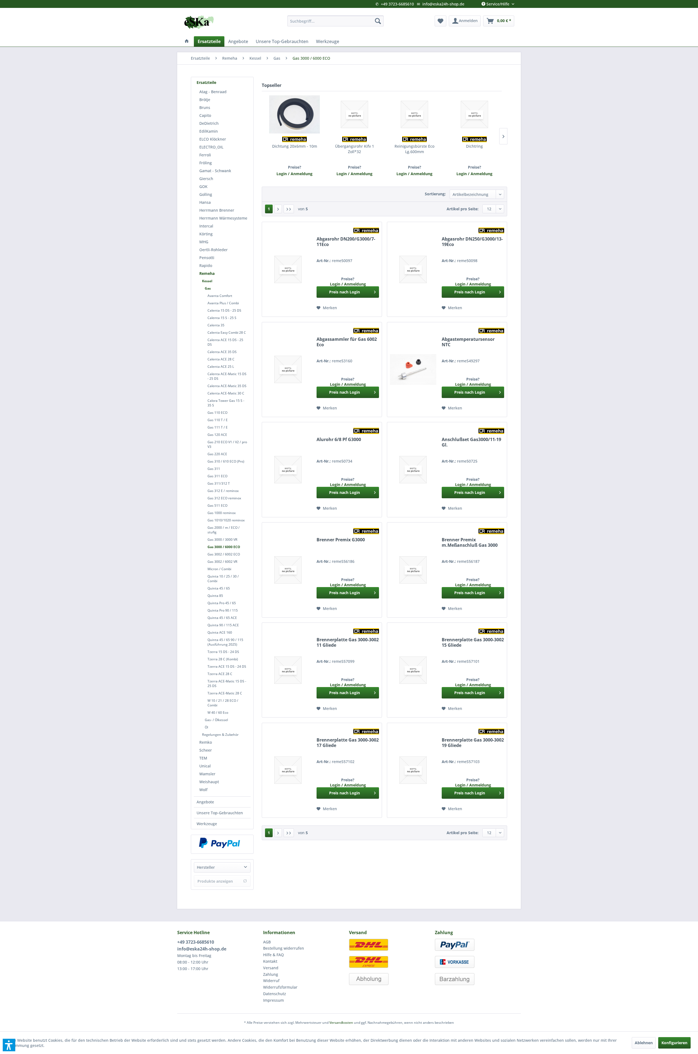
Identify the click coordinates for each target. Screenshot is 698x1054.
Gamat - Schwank (215, 170)
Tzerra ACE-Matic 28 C (224, 693)
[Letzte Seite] (289, 209)
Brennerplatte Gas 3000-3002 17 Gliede (348, 742)
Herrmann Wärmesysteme (223, 218)
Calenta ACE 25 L (220, 366)
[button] (9, 1045)
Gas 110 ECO (217, 412)
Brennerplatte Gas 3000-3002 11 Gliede (348, 642)
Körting (206, 233)
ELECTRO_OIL (211, 147)
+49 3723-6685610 (397, 4)
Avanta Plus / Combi (223, 303)
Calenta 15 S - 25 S (221, 317)
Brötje (204, 99)
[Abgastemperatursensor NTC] (413, 369)
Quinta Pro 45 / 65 (221, 603)
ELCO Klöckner (212, 139)
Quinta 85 (215, 595)
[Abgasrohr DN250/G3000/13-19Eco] (413, 269)
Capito (205, 115)
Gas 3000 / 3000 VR (222, 539)
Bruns (204, 107)
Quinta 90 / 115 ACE (223, 625)
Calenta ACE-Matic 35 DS (226, 386)
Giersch (206, 178)
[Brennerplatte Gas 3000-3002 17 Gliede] (288, 770)
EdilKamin (208, 131)
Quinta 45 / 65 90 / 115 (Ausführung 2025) (225, 642)
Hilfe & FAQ (273, 954)
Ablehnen (644, 1042)
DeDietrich (209, 123)
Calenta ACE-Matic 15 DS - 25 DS (226, 376)
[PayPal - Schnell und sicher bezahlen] (219, 843)
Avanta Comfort (219, 295)
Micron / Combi (219, 569)
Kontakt (270, 961)
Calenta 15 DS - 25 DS (224, 310)
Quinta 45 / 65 (218, 588)
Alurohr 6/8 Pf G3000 (339, 439)
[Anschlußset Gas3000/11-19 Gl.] (413, 469)
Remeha (207, 273)
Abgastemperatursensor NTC (468, 342)
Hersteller (206, 867)
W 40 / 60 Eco (217, 712)
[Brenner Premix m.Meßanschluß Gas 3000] (413, 570)
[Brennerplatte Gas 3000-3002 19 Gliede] (413, 770)
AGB (267, 941)
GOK (203, 186)
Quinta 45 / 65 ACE (222, 617)
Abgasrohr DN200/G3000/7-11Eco (346, 241)
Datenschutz (274, 993)
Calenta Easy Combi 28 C (226, 332)
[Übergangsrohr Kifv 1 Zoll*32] (354, 114)
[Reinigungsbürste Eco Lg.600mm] (414, 114)
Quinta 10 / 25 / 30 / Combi (223, 578)
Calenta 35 (215, 325)
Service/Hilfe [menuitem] (497, 2)
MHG (203, 241)
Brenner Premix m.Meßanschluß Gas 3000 (470, 542)
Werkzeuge (207, 823)
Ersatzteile (206, 82)
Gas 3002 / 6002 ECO (223, 554)
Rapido (205, 265)
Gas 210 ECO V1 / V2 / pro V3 (227, 444)
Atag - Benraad (213, 91)
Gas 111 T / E (217, 427)
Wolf (203, 789)
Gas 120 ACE (217, 434)
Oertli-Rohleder (213, 249)
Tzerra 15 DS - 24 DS (223, 651)
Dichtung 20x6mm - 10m (294, 146)
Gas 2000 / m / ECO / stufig (223, 529)
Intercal (206, 226)
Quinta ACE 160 (219, 632)
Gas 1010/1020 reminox (226, 520)
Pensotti (206, 257)
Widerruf (271, 980)
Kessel (207, 281)
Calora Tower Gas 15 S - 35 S (225, 403)
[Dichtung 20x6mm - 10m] (294, 114)
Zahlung (270, 974)
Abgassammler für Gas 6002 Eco (347, 342)
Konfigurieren (674, 1042)
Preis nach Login (344, 291)
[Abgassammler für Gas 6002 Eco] (288, 369)
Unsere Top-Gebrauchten (220, 812)
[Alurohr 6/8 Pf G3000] (288, 469)
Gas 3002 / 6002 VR (222, 561)
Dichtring (474, 146)
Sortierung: (435, 193)
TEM (203, 758)
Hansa (205, 202)
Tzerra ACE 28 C (219, 674)
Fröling (205, 162)
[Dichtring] (474, 114)
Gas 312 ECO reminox (224, 498)
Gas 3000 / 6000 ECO (223, 547)
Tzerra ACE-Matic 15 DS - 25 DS (226, 683)
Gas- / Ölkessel (216, 720)
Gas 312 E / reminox (223, 490)
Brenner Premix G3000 (341, 540)
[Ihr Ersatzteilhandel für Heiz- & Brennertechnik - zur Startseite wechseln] (199, 22)
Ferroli (205, 154)
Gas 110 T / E (217, 420)
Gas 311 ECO (217, 476)
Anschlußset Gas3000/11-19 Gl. (471, 442)
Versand (270, 967)
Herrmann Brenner (216, 210)
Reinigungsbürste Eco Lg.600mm (414, 149)
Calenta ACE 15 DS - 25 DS (225, 342)
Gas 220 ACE (217, 454)
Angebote (205, 801)
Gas (208, 288)
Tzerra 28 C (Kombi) (222, 659)
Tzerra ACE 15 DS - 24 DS (226, 666)
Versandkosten (341, 1022)
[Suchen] (378, 21)
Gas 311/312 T (218, 483)
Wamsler (207, 773)
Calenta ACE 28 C (220, 359)
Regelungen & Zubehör (220, 734)
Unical (205, 766)
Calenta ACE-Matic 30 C (225, 393)
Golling (205, 194)
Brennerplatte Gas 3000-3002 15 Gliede (473, 642)
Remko (205, 742)
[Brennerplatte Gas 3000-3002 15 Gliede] (413, 670)
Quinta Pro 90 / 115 (222, 610)
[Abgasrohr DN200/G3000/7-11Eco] (288, 269)
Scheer (205, 750)
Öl (206, 727)
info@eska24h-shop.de (443, 4)
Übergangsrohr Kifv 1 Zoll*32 (354, 149)
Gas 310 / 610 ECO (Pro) (225, 461)
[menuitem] (335, 21)
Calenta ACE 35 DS (222, 352)
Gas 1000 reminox (221, 513)
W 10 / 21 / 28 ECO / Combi (222, 702)
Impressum (273, 1000)
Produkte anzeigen (215, 881)
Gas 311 (213, 468)
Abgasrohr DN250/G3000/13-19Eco (472, 241)
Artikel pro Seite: (463, 208)
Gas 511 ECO (217, 505)
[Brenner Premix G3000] (288, 570)
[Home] (187, 41)
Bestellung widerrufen (283, 948)
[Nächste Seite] (278, 209)
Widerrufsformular (280, 987)
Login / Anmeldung (294, 173)
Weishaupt (209, 781)
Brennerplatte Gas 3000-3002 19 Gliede (473, 742)
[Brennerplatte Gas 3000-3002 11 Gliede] (288, 670)
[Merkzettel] (440, 21)
